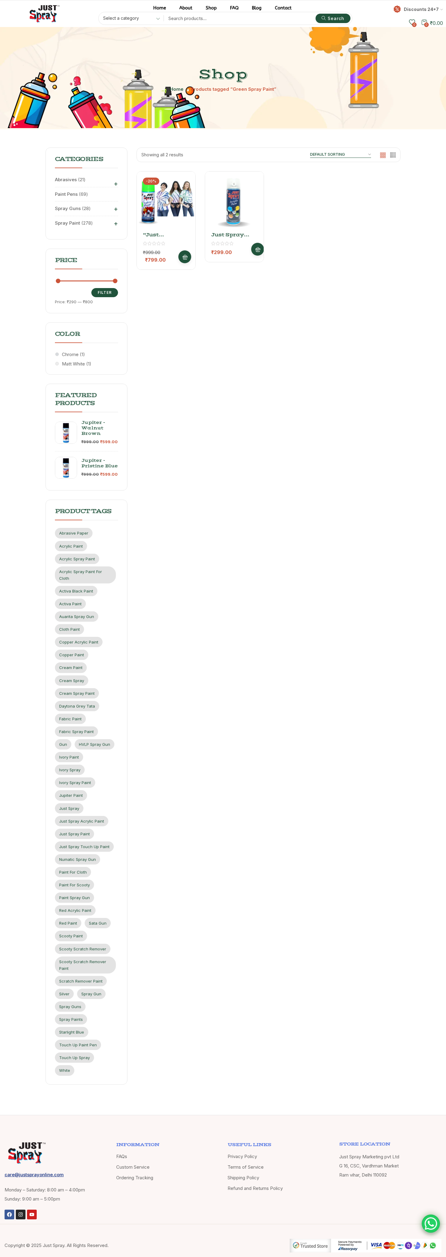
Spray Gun (91, 993)
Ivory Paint (69, 757)
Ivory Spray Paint (75, 782)
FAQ (234, 8)
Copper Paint (71, 654)
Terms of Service (246, 1167)
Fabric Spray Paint (76, 731)
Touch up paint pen (78, 1044)
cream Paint (71, 667)
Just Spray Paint (74, 833)
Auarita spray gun (76, 616)
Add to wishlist (182, 199)
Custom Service (133, 1167)
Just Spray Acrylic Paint (81, 821)
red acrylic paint (75, 910)
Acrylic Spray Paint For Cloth (80, 575)
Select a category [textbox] (121, 18)
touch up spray (74, 1057)
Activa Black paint (76, 591)
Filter (105, 292)
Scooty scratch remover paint (82, 965)
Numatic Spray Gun (77, 859)
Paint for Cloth (73, 872)
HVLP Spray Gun (94, 744)
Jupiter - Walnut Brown (93, 428)
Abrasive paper (73, 533)
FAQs (121, 1156)
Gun (63, 744)
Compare (182, 214)
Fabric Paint (70, 718)
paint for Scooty (74, 884)
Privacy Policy (242, 1156)
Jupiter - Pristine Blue (99, 463)
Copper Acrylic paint (78, 642)
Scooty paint (71, 935)
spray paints (71, 1019)
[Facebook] (9, 1214)
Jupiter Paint (71, 795)
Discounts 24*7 (421, 9)
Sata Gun (97, 923)
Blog (257, 8)
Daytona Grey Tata (77, 706)
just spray (69, 808)
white (64, 1070)
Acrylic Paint (71, 546)
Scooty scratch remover (82, 948)
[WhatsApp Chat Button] (431, 1224)
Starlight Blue (71, 1032)
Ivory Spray (69, 769)
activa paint (70, 603)
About (185, 8)
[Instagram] (20, 1214)
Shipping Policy (243, 1178)
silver (64, 993)
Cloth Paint (69, 629)
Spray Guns (70, 1006)
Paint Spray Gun (74, 897)
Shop (211, 8)
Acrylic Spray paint (77, 558)
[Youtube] (32, 1214)
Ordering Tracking (134, 1178)
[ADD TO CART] (184, 256)
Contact (283, 8)
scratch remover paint (81, 981)
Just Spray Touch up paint (84, 846)
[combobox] (129, 19)
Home (159, 8)
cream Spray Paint (77, 693)
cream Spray (71, 680)
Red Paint (68, 923)
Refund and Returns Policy (255, 1188)
